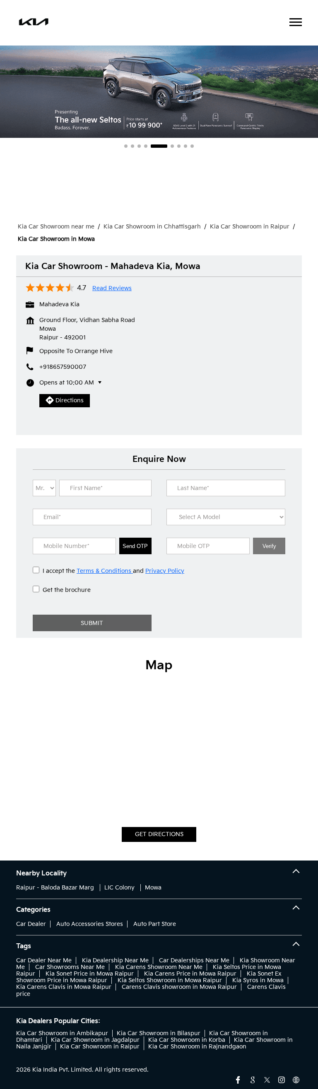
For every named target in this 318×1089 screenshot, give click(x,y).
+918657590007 (62, 366)
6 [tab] (172, 146)
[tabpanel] (159, 91)
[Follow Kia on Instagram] (281, 1079)
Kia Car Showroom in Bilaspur (158, 1033)
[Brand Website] (296, 1079)
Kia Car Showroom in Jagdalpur (95, 1039)
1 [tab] (126, 146)
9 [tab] (192, 146)
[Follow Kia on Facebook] (238, 1079)
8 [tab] (185, 146)
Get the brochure (67, 590)
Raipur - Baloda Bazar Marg (55, 887)
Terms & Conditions (105, 571)
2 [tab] (132, 146)
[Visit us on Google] (252, 1079)
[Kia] (33, 22)
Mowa (153, 887)
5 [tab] (159, 146)
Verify (269, 546)
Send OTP (135, 546)
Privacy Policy (164, 571)
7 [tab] (179, 146)
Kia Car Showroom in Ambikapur (62, 1033)
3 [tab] (139, 146)
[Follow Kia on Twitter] (267, 1079)
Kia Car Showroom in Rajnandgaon (197, 1046)
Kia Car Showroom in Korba (186, 1039)
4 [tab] (145, 146)
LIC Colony (119, 887)
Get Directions (159, 834)
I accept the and (113, 571)
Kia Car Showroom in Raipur (100, 1046)
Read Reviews (112, 288)
